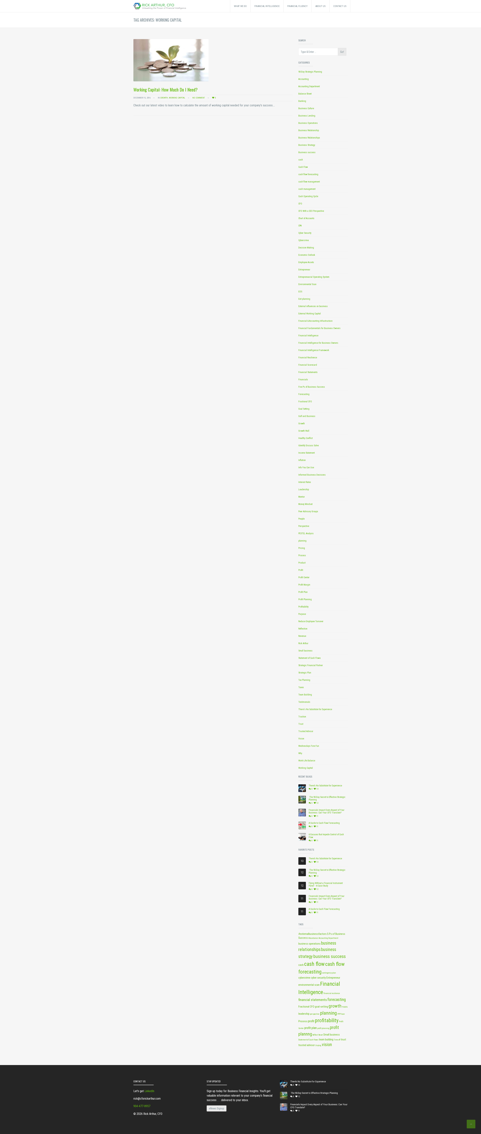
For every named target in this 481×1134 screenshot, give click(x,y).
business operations (309, 943)
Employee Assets (306, 262)
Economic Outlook (306, 255)
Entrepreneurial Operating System (313, 277)
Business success (306, 152)
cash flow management (309, 181)
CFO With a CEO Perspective (311, 211)
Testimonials (304, 702)
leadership (303, 1013)
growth (335, 1006)
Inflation (302, 460)
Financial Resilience (307, 357)
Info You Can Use (306, 467)
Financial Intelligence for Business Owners (318, 343)
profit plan (310, 1028)
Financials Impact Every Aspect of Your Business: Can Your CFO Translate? (326, 811)
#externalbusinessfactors (312, 934)
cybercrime (304, 977)
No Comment (198, 98)
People (301, 518)
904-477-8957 (141, 1106)
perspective (314, 1014)
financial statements (312, 1000)
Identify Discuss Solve (308, 445)
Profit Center (303, 577)
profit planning (323, 1028)
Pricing (301, 548)
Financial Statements (308, 372)
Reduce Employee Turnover (310, 621)
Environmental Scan (307, 284)
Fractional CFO (305, 401)
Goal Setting (303, 409)
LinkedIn (149, 1091)
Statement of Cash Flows (309, 658)
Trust (300, 724)
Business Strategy (306, 145)
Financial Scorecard (307, 365)
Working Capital (177, 98)
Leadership (303, 489)
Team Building (305, 694)
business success (329, 956)
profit (311, 1021)
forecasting (336, 999)
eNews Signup (216, 1108)
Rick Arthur (303, 643)
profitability (326, 1020)
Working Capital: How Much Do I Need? (165, 89)
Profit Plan (303, 592)
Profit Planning (305, 599)
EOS (300, 291)
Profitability (303, 606)
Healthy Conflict (305, 438)
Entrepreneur (304, 269)
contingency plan (329, 973)
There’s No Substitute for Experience (325, 785)
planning (302, 540)
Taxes (301, 687)
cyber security (318, 977)
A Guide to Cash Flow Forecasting (324, 823)
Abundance (313, 938)
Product (302, 562)
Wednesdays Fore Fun (308, 746)
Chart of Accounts (306, 218)
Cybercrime (303, 240)
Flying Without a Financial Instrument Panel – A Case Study (326, 884)
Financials (303, 379)
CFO (300, 203)
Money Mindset (305, 504)
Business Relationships (309, 137)
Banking (302, 101)
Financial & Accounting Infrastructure (315, 321)
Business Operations (308, 123)
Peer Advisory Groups (308, 511)
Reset (320, 1035)
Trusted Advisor (305, 731)
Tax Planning (304, 680)
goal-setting (321, 1006)
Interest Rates (304, 482)
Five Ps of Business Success (311, 387)
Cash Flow (303, 167)
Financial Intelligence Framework (313, 350)
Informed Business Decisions (312, 475)
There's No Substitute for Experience (315, 709)
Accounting (303, 79)
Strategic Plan (304, 672)
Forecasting (303, 394)
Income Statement (306, 453)
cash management (306, 189)
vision (327, 1044)
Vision (301, 738)
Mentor (301, 497)
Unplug (318, 1045)
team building (326, 1039)
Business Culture (306, 108)
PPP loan (341, 1014)
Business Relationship (308, 130)
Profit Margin (304, 584)
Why (300, 753)
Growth (164, 98)
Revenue (302, 636)
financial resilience (332, 993)
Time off (337, 1040)
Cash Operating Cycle (308, 196)
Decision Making (306, 247)
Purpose (302, 614)
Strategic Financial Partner (310, 665)
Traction (302, 716)
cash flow (314, 964)
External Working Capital (309, 313)
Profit (300, 570)
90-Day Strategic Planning (310, 71)
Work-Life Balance (306, 760)
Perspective (303, 526)
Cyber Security (304, 233)
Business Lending (306, 115)
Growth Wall (303, 431)
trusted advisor (306, 1045)
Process (302, 555)
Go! (342, 51)
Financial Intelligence (308, 335)
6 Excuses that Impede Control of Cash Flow (326, 835)
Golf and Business (306, 416)
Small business (305, 650)
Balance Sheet (305, 93)
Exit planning (304, 299)
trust (343, 1039)
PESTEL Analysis (306, 533)
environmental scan (309, 984)
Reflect (315, 1035)
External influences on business (313, 306)
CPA (300, 225)
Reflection (302, 628)
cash (300, 159)
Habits (345, 1007)
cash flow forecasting (308, 174)
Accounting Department (309, 86)
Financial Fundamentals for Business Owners (319, 328)
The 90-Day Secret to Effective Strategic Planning (327, 798)
